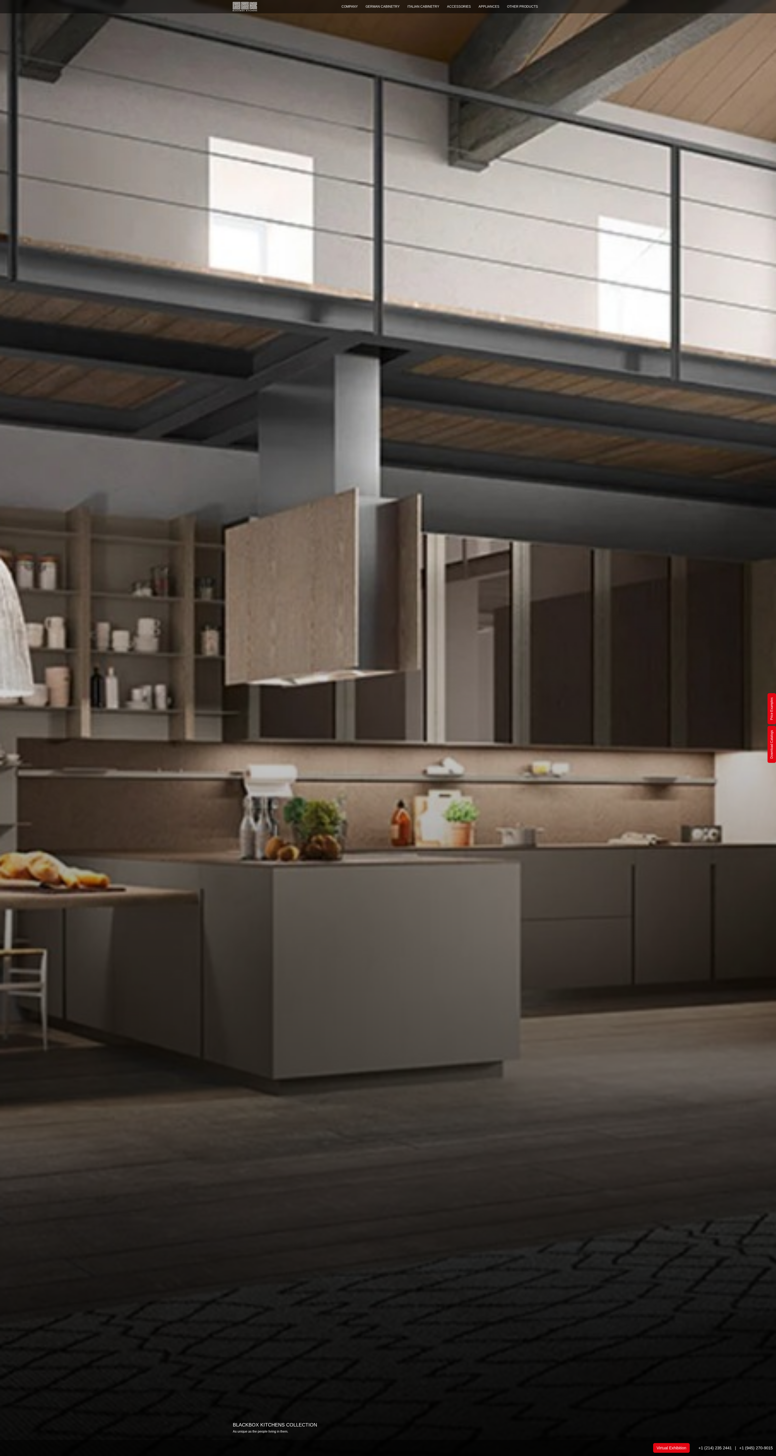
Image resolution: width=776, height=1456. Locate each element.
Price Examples (771, 708)
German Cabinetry (383, 6)
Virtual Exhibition (671, 1448)
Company (350, 6)
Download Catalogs (771, 744)
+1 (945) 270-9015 (756, 1448)
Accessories (459, 6)
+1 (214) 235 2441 (715, 1448)
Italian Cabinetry (423, 6)
